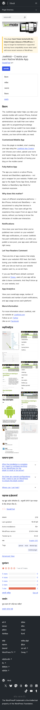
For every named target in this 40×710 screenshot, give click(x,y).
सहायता (4, 645)
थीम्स (22, 626)
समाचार (4, 626)
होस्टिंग (4, 630)
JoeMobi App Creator (25, 148)
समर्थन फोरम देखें (7, 609)
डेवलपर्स (4, 648)
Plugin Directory (7, 10)
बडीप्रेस (5, 671)
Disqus (13, 277)
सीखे (3, 641)
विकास (6, 94)
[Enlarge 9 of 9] (35, 424)
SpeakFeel (6, 63)
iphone (21, 545)
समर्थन (6, 99)
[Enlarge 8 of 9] (35, 394)
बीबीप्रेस (6, 667)
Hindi (9, 680)
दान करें (24, 648)
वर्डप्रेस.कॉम (7, 659)
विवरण (6, 77)
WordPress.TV (8, 652)
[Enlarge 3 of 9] (16, 367)
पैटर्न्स (23, 634)
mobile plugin (32, 550)
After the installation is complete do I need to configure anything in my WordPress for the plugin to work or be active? (14, 467)
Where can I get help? (10, 488)
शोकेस (23, 622)
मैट (4, 663)
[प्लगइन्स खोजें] (25, 17)
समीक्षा (6, 82)
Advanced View (8, 556)
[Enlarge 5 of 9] (16, 427)
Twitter (15, 318)
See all (35, 593)
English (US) (33, 540)
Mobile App (33, 545)
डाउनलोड (6, 69)
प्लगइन (23, 630)
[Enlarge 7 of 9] (35, 364)
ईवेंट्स (23, 645)
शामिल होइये (25, 641)
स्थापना (6, 88)
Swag (24, 652)
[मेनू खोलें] (36, 3)
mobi (26, 545)
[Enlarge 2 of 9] (16, 355)
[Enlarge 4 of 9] (16, 397)
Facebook (15, 321)
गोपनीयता (5, 634)
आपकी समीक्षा (6, 593)
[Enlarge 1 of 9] (16, 334)
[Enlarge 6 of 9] (35, 334)
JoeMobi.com (19, 315)
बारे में (4, 622)
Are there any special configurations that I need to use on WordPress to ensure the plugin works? (16, 479)
